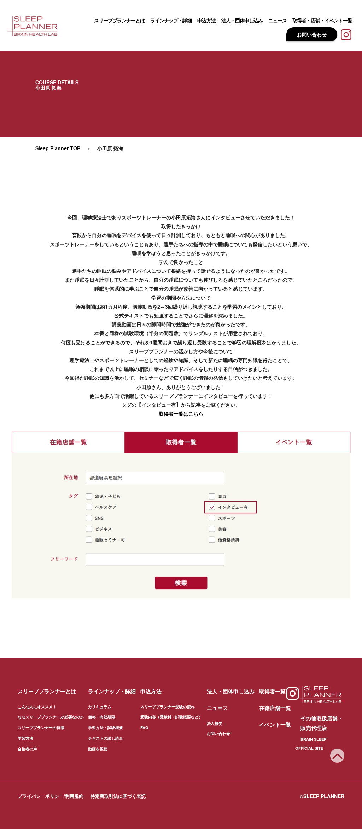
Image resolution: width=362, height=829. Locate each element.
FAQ (144, 727)
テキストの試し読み (105, 738)
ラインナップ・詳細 (171, 20)
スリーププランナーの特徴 (41, 727)
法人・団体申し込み (242, 20)
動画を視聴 (97, 748)
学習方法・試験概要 (105, 727)
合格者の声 (27, 748)
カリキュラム (99, 706)
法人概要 (214, 723)
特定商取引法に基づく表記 (118, 796)
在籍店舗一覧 (275, 708)
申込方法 (206, 20)
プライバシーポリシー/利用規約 (50, 796)
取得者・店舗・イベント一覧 (322, 20)
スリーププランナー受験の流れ (167, 706)
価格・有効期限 (101, 717)
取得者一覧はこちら (181, 413)
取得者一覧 (272, 691)
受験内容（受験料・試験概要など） (171, 717)
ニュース (277, 20)
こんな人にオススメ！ (37, 706)
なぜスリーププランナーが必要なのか (51, 717)
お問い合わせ (312, 34)
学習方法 (25, 738)
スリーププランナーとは (119, 20)
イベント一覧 (275, 724)
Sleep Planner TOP (57, 148)
